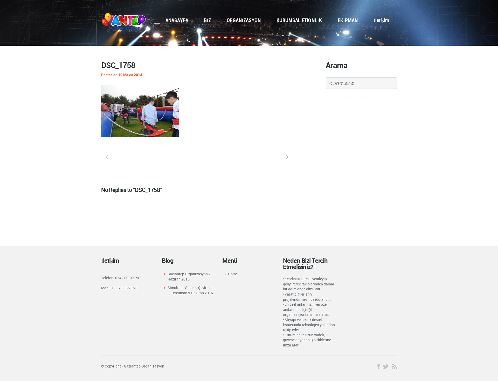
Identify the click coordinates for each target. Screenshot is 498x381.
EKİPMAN (348, 20)
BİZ (207, 20)
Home (233, 273)
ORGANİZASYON (244, 20)
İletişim (381, 20)
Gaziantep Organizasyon (188, 273)
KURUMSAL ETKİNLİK (299, 20)
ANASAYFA (176, 20)
